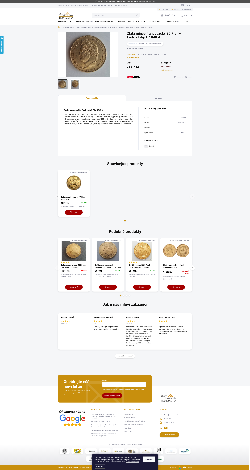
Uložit (130, 77)
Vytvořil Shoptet (172, 467)
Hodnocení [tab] (158, 98)
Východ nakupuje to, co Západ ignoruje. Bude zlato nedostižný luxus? (104, 426)
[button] (125, 221)
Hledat (137, 15)
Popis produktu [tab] (92, 98)
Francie (151, 146)
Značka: (135, 49)
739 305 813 (167, 419)
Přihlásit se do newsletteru (112, 395)
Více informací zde (132, 462)
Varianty (73, 287)
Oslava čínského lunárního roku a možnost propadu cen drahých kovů (103, 435)
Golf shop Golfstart (125, 444)
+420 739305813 (169, 422)
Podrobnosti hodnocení (155, 43)
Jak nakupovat (62, 5)
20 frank (183, 117)
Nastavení (99, 466)
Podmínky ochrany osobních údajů (102, 5)
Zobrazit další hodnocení (125, 356)
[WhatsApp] (161, 427)
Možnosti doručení (167, 70)
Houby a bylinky (137, 444)
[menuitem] (66, 22)
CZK (186, 5)
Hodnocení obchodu (121, 5)
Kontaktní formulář (169, 434)
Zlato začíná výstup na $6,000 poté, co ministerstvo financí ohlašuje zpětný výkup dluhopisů (103, 416)
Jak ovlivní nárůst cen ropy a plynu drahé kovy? (105, 430)
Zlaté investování (113, 444)
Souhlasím (149, 459)
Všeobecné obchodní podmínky (79, 5)
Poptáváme (127, 428)
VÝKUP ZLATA (128, 431)
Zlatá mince (131, 54)
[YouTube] (166, 427)
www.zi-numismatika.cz (116, 457)
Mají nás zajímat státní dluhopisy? (101, 421)
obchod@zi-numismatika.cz (172, 415)
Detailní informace (133, 57)
